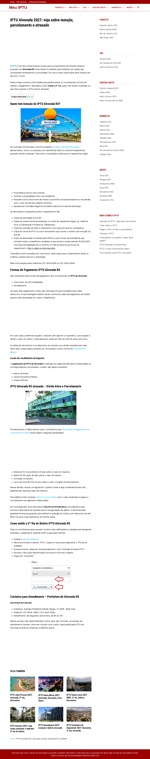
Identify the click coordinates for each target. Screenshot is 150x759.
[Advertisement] (50, 48)
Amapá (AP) (105, 179)
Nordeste (116, 7)
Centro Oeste (99, 7)
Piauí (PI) (104, 146)
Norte (130, 7)
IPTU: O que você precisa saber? (115, 249)
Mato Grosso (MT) (108, 96)
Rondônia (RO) (107, 192)
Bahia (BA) (105, 126)
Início (12, 2)
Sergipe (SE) (105, 154)
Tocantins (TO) (107, 200)
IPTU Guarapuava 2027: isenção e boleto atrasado (50, 726)
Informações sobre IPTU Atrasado (115, 253)
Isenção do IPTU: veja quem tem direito (118, 221)
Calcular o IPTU (107, 233)
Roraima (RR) (106, 196)
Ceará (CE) (105, 130)
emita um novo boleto (46, 497)
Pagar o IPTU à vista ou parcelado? (116, 229)
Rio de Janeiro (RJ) (108, 33)
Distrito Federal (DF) (109, 88)
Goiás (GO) (105, 92)
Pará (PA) (104, 188)
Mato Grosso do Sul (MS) (111, 100)
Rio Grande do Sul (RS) (110, 63)
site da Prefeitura (30, 539)
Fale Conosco (22, 2)
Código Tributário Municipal (66, 147)
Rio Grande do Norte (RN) (112, 150)
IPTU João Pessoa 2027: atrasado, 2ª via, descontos (21, 698)
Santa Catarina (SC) (109, 67)
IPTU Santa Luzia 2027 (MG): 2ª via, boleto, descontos (77, 698)
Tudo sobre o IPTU (108, 225)
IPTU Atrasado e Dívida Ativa (113, 244)
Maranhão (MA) (107, 134)
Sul (85, 7)
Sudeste (59, 7)
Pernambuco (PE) (108, 142)
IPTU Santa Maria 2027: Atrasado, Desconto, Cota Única (50, 698)
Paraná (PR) (105, 59)
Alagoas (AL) (106, 122)
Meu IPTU (18, 7)
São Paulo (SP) (106, 37)
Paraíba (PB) (105, 138)
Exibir (30, 97)
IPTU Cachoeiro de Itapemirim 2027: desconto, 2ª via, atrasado (79, 728)
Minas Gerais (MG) (108, 29)
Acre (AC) (104, 175)
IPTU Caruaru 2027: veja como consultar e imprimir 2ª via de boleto (22, 729)
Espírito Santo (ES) (108, 25)
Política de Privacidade (37, 2)
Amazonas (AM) (107, 184)
